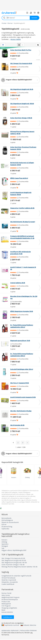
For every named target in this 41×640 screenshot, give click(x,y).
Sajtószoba (5, 529)
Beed (3, 610)
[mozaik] (22, 44)
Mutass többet (16, 39)
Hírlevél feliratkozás (8, 578)
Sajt (3, 548)
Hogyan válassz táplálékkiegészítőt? (19, 80)
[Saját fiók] (38, 12)
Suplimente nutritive (12, 625)
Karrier (4, 524)
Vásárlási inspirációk (9, 580)
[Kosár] (34, 12)
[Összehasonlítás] (30, 12)
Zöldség (27, 477)
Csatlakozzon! (8, 617)
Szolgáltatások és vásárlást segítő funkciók (16, 576)
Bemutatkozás (6, 518)
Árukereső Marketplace (10, 599)
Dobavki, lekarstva (29, 625)
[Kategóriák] (27, 12)
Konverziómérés (7, 612)
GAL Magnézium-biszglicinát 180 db (14, 562)
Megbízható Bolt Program (10, 597)
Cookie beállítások (8, 584)
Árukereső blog (7, 527)
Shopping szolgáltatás (9, 608)
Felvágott (5, 546)
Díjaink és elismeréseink (10, 522)
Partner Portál (6, 593)
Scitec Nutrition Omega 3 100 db (13, 565)
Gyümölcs (5, 544)
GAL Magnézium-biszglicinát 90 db (14, 560)
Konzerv (13, 477)
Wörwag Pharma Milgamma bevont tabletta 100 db (19, 567)
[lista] (19, 44)
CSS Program (6, 606)
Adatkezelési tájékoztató (10, 630)
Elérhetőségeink (7, 520)
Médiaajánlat (6, 604)
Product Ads (6, 602)
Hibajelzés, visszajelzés (10, 582)
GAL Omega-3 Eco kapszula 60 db (13, 558)
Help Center (6, 595)
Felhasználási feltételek (28, 630)
